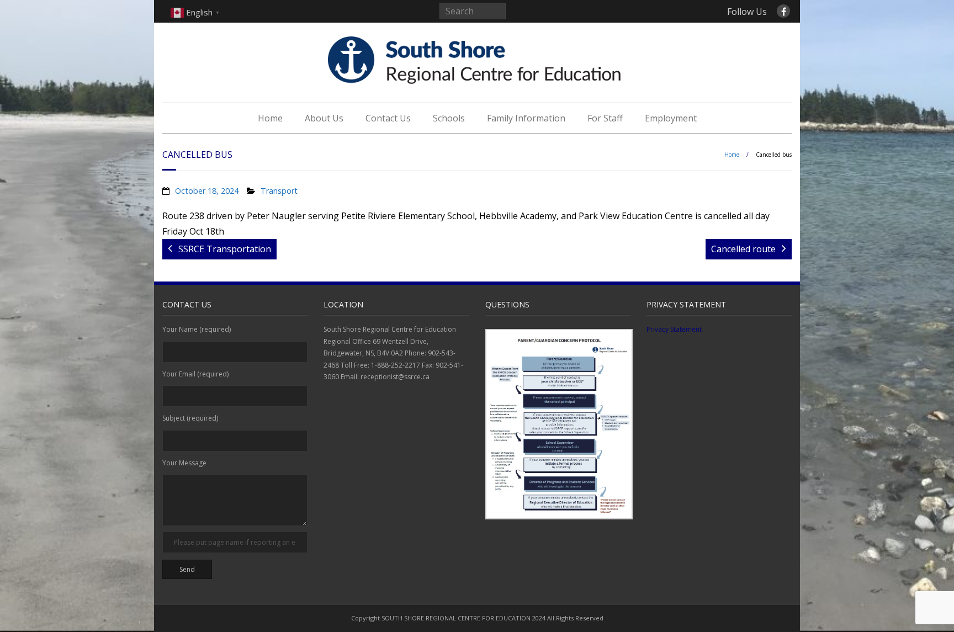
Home (270, 118)
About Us (324, 118)
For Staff (605, 118)
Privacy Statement (674, 329)
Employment (671, 118)
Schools (449, 118)
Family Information (526, 118)
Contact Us (388, 118)
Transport (279, 190)
